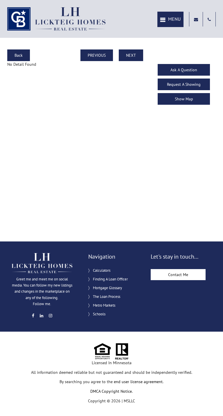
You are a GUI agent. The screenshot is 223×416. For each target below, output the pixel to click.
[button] (170, 19)
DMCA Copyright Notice (111, 391)
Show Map (184, 99)
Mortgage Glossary (107, 287)
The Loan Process (106, 296)
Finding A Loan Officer (110, 279)
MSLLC (129, 400)
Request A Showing (184, 84)
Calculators (101, 270)
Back (19, 55)
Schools (99, 314)
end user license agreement (138, 381)
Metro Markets (104, 305)
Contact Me (178, 274)
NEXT (131, 55)
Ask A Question (183, 69)
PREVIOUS (97, 55)
